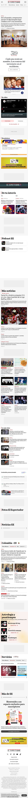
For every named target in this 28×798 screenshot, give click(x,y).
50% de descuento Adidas (7, 663)
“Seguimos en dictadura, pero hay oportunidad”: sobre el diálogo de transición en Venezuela (7, 371)
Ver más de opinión (13, 124)
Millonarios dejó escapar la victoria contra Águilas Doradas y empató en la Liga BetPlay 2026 (20, 390)
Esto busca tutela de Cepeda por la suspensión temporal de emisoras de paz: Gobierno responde (13, 553)
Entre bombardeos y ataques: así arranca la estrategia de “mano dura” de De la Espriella (13, 596)
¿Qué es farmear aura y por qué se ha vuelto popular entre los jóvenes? (12, 115)
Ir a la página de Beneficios (14, 731)
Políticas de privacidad (14, 771)
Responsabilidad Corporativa (14, 768)
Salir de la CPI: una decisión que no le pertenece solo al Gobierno (13, 588)
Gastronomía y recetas (19, 367)
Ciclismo (2, 405)
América (2, 326)
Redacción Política (10, 28)
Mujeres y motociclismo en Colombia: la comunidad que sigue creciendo (7, 202)
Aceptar (24, 795)
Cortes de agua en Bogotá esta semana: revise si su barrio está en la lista (18, 463)
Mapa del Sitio (14, 757)
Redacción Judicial (11, 598)
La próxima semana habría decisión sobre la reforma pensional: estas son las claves (21, 409)
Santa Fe (7, 293)
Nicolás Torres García (20, 582)
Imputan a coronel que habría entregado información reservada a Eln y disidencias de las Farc (18, 433)
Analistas (3, 586)
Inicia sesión (4, 148)
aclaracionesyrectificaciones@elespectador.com (17, 783)
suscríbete (10, 148)
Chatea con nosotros (15, 763)
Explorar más (13, 625)
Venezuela (9, 367)
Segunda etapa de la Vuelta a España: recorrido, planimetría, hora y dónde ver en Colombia (6, 409)
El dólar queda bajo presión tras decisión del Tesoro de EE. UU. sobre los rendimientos (7, 390)
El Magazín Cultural (5, 341)
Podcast (7, 241)
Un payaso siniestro (14, 455)
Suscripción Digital (14, 761)
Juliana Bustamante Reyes (13, 591)
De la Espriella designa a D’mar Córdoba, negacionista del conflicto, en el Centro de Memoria (7, 577)
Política (2, 16)
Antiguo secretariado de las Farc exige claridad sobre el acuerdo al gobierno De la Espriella (20, 577)
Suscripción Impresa (14, 759)
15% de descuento (21, 663)
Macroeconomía (4, 386)
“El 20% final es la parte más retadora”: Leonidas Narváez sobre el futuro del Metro (12, 336)
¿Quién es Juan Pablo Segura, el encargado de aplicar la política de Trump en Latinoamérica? (13, 329)
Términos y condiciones (14, 769)
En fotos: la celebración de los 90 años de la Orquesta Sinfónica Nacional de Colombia (13, 343)
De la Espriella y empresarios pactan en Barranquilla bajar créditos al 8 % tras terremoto (11, 20)
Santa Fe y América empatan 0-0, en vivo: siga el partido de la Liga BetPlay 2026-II (13, 297)
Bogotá (2, 334)
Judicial (16, 405)
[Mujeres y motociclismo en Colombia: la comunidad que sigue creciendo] (8, 209)
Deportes (7, 247)
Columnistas (12, 453)
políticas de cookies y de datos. (13, 796)
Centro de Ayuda (14, 773)
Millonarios (17, 386)
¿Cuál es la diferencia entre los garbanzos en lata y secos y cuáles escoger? (20, 371)
